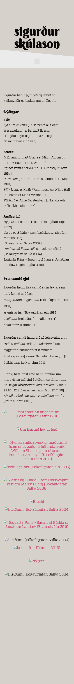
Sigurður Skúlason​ (37, 37)
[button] (37, 61)
